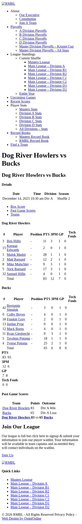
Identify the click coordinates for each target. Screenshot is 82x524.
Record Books (20, 133)
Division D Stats (30, 125)
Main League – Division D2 (47, 89)
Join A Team (28, 23)
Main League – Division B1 (47, 70)
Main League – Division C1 (47, 78)
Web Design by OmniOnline (21, 518)
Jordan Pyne (15, 324)
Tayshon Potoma (18, 338)
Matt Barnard (16, 259)
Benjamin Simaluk (13, 307)
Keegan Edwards (13, 248)
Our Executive (29, 15)
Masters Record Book (34, 137)
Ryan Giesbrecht (18, 333)
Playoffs (16, 27)
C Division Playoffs (33, 38)
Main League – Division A (46, 66)
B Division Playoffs (33, 34)
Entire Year (27, 93)
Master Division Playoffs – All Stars (44, 50)
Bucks (6, 413)
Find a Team (19, 144)
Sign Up (7, 455)
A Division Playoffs (33, 31)
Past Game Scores (22, 210)
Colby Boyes (16, 314)
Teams (14, 214)
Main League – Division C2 (47, 82)
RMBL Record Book (34, 141)
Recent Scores (20, 101)
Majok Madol (16, 254)
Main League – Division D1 (47, 86)
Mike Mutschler (18, 264)
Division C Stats (30, 121)
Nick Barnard (16, 269)
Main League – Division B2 (47, 74)
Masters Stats (28, 109)
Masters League (39, 62)
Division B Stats (30, 117)
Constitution (27, 19)
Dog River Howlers (16, 408)
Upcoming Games (23, 97)
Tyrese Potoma (17, 343)
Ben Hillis (14, 241)
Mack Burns (15, 329)
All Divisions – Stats (33, 129)
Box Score (17, 206)
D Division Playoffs (33, 42)
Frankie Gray (16, 319)
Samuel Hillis (16, 274)
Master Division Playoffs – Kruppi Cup (46, 46)
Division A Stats (30, 113)
